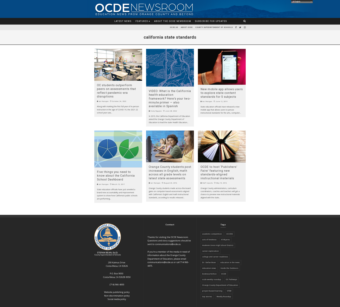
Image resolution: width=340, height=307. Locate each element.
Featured (141, 21)
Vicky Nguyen (156, 111)
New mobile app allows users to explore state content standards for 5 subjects (222, 93)
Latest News (122, 21)
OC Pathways (231, 279)
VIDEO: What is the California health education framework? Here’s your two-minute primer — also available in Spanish (170, 98)
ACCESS (229, 234)
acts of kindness (209, 239)
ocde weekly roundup (211, 279)
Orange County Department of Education (220, 285)
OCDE (223, 274)
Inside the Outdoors (229, 268)
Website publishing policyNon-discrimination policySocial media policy (117, 296)
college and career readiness (215, 257)
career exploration (210, 251)
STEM (229, 291)
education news (209, 268)
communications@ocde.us (168, 244)
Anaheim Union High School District (217, 245)
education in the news (230, 262)
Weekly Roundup (224, 296)
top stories (207, 296)
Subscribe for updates (211, 21)
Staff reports (207, 183)
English (297, 2)
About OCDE (187, 27)
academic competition (212, 234)
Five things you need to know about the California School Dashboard (116, 175)
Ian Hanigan (103, 101)
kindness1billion (209, 274)
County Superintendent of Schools (214, 27)
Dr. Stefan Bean (209, 262)
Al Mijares (225, 239)
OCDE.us (174, 27)
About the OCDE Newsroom (172, 21)
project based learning (212, 291)
